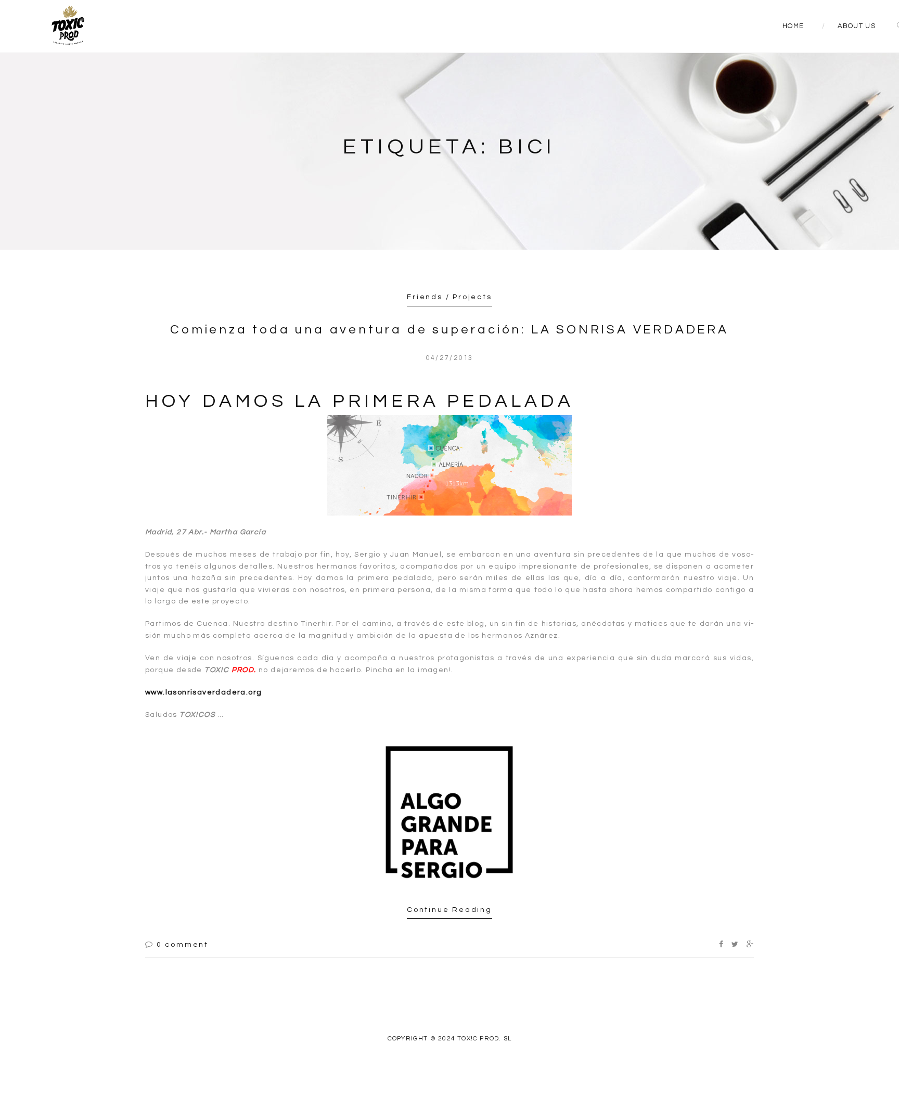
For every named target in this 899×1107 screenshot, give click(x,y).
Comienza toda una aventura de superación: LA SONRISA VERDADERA (449, 329)
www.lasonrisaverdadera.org (203, 692)
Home (793, 26)
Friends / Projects (449, 297)
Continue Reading (449, 909)
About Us (857, 26)
